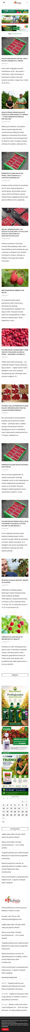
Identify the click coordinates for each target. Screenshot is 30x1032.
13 (15, 808)
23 (26, 812)
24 (3, 815)
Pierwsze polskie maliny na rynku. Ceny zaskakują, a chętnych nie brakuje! (12, 176)
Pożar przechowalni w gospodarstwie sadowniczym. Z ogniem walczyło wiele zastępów (15, 880)
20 (15, 812)
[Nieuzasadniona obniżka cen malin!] (15, 278)
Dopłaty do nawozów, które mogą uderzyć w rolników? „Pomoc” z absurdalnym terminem (15, 997)
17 (3, 812)
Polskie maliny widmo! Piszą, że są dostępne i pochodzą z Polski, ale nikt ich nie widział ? (15, 524)
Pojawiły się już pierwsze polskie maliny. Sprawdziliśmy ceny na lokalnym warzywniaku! (15, 408)
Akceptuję (5, 1029)
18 (7, 812)
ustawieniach (5, 1026)
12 (11, 808)
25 (7, 815)
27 (15, 815)
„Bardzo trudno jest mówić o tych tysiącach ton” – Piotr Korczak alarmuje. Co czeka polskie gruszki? (15, 1007)
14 (19, 808)
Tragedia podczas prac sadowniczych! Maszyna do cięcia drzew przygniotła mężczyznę (15, 855)
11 (7, 808)
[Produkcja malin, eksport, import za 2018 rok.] (15, 568)
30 (26, 815)
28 (19, 815)
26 (11, 815)
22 (23, 812)
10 (3, 808)
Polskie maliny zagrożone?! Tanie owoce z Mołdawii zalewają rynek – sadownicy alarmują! (15, 352)
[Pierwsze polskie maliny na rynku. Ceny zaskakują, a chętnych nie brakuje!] (15, 161)
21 (19, 812)
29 (23, 815)
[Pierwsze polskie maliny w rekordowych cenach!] (15, 624)
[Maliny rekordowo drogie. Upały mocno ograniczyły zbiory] (15, 46)
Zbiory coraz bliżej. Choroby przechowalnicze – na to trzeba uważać (13, 845)
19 (11, 812)
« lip (3, 822)
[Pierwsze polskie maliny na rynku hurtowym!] (15, 452)
